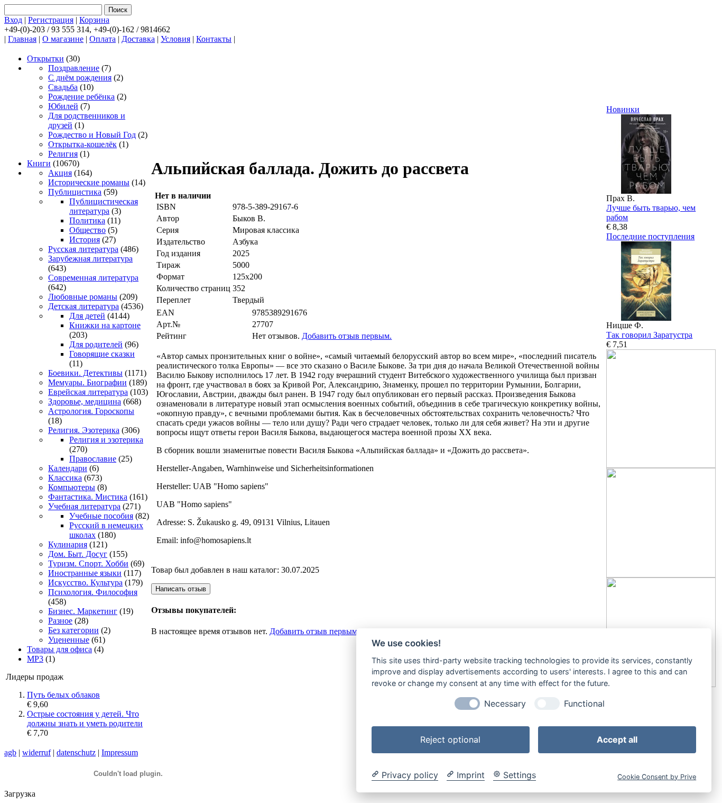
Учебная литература (84, 506)
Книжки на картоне (105, 325)
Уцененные (68, 639)
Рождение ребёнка (81, 96)
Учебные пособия (101, 515)
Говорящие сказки (102, 353)
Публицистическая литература (103, 206)
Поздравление (73, 68)
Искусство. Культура (85, 582)
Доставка (138, 38)
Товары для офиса (59, 649)
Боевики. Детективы (85, 372)
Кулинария (67, 544)
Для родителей (96, 344)
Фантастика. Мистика (87, 496)
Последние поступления (650, 236)
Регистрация (50, 19)
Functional (584, 703)
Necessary (505, 703)
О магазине (63, 38)
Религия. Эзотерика (83, 430)
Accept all (617, 739)
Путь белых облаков (63, 694)
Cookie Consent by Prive (656, 776)
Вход (13, 19)
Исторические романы (88, 182)
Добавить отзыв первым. (347, 335)
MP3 (35, 658)
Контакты (214, 38)
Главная (22, 38)
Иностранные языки (85, 573)
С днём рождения (80, 77)
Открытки (45, 58)
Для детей (87, 315)
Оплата (102, 38)
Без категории (73, 630)
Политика (87, 220)
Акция (60, 172)
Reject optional (450, 739)
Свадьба (63, 87)
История (84, 239)
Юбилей (63, 106)
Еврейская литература (88, 391)
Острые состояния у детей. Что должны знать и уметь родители (85, 718)
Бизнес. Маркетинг (82, 611)
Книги (39, 163)
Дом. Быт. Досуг (77, 553)
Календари (67, 468)
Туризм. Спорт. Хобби (88, 563)
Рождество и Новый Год (92, 134)
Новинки (623, 109)
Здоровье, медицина (84, 401)
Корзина (94, 19)
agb (10, 752)
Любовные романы (82, 296)
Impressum (119, 752)
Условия (175, 38)
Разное (60, 620)
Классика (65, 477)
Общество (87, 229)
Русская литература (83, 249)
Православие (92, 458)
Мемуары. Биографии (87, 382)
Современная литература (93, 277)
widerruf (36, 752)
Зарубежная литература (90, 258)
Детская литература (83, 306)
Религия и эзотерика (106, 439)
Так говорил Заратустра (649, 334)
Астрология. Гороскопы (91, 411)
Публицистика (74, 191)
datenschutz (76, 752)
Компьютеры (71, 487)
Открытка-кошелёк (82, 144)
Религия (63, 153)
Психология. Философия (92, 592)
